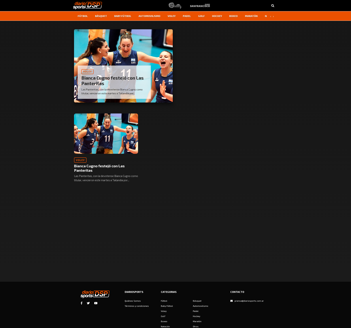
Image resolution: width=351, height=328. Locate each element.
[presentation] (270, 16)
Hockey (217, 16)
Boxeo (233, 16)
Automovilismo (149, 16)
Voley (172, 16)
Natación (165, 326)
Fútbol (83, 16)
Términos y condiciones (137, 306)
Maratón (251, 16)
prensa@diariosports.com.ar (249, 300)
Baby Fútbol (122, 16)
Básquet (101, 16)
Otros (196, 326)
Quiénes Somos (133, 300)
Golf (201, 16)
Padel (187, 16)
